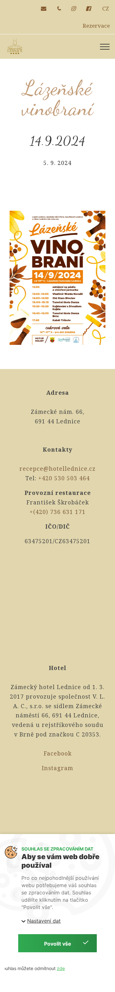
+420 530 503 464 (64, 478)
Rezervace (96, 25)
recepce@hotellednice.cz (57, 468)
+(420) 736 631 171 (58, 512)
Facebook (58, 753)
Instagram (57, 768)
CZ (105, 8)
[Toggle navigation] (105, 47)
